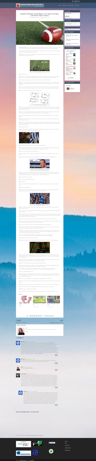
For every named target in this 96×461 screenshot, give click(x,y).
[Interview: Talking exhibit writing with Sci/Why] (53, 299)
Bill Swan (23, 341)
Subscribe (67, 16)
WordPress (32, 460)
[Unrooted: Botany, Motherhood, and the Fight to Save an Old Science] (74, 68)
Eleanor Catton (69, 64)
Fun (40, 17)
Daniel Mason (69, 60)
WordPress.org (67, 450)
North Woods (67, 59)
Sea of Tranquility (67, 54)
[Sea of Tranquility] (74, 55)
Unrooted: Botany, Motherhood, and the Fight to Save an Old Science (69, 68)
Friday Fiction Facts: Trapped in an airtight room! (72, 44)
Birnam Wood (67, 63)
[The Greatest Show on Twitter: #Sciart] (25, 299)
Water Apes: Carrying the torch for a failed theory (72, 40)
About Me (64, 5)
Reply (56, 355)
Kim (33, 17)
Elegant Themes (23, 460)
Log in (66, 442)
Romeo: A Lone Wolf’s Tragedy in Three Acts (72, 36)
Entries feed (67, 445)
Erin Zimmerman (69, 71)
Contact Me (70, 5)
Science (43, 17)
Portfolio (77, 5)
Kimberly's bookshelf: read (70, 51)
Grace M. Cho (69, 74)
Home (60, 5)
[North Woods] (74, 61)
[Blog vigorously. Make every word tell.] (39, 299)
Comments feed (68, 447)
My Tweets (66, 29)
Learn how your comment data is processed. (36, 435)
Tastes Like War (67, 73)
